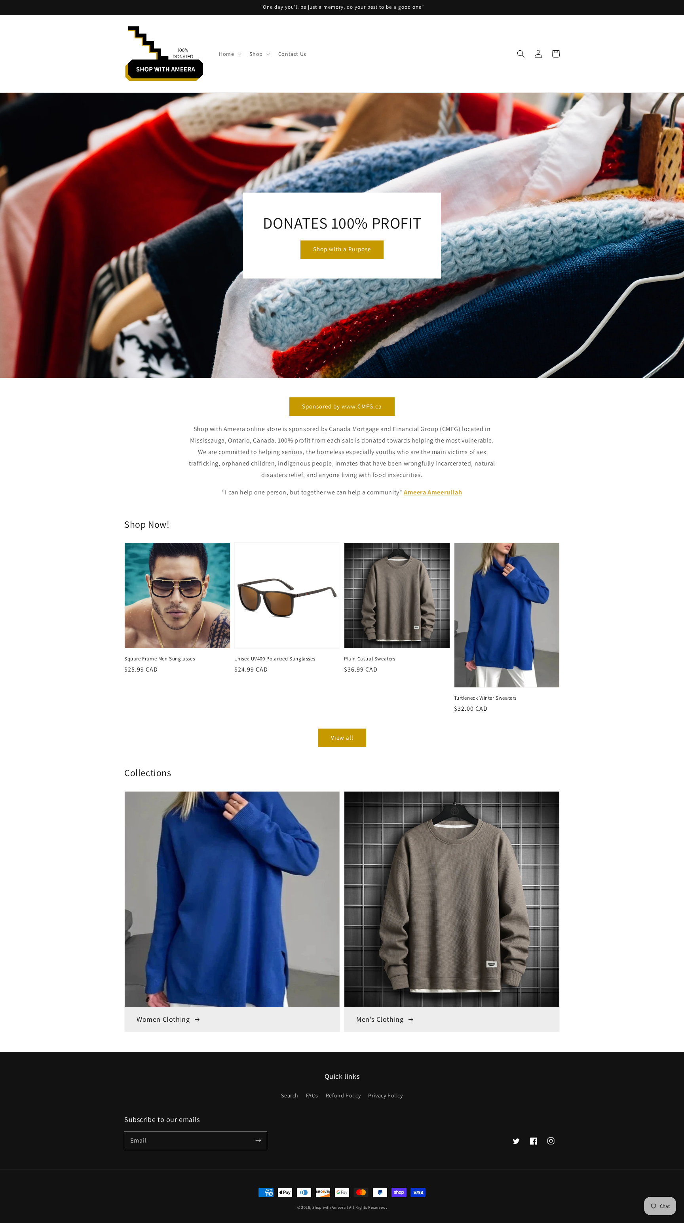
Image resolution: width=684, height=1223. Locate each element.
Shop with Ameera (329, 1207)
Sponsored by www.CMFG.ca (342, 406)
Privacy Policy (385, 1095)
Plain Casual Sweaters (369, 658)
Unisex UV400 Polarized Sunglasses (274, 658)
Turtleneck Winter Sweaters (485, 697)
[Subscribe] (258, 1140)
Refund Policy (343, 1095)
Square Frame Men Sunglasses (159, 658)
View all (342, 737)
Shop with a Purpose (342, 249)
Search (289, 1095)
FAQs (312, 1095)
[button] (521, 54)
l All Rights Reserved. (367, 1207)
